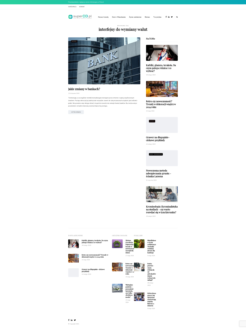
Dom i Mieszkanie (119, 17)
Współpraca (72, 7)
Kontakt (82, 7)
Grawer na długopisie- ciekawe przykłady (158, 139)
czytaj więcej (76, 112)
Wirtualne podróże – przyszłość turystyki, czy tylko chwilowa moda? (129, 291)
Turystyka (157, 17)
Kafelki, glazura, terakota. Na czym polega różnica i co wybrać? (161, 68)
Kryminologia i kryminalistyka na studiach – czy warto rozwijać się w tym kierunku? (162, 209)
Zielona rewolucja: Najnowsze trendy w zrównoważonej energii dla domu (131, 246)
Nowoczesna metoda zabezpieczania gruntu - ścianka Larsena (158, 173)
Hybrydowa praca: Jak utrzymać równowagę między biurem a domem (151, 299)
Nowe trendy (103, 17)
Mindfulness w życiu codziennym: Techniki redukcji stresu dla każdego (152, 246)
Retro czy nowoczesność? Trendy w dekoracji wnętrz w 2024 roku (161, 104)
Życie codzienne (135, 17)
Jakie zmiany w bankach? (84, 89)
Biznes (147, 17)
